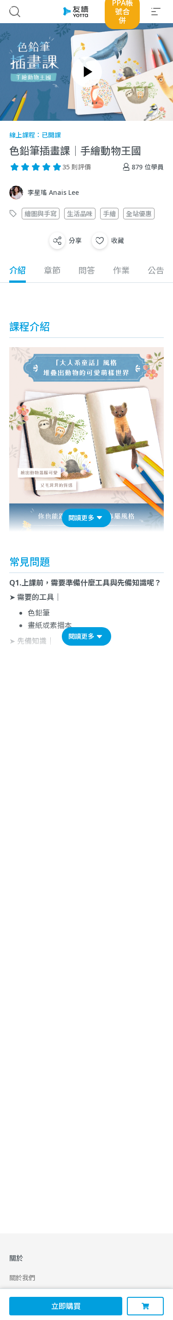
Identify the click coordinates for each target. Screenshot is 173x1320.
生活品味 (80, 213)
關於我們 (22, 1277)
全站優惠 (139, 213)
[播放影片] (87, 71)
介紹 (17, 270)
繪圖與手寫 (40, 213)
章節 (52, 270)
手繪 (109, 213)
